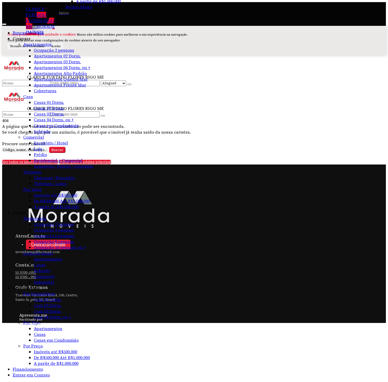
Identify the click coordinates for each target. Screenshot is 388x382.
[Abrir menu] (4, 23)
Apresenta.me (33, 315)
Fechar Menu (78, 7)
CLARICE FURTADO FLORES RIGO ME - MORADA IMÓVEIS (40, 20)
